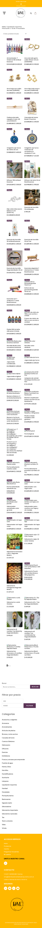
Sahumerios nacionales (9, 814)
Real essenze (6, 799)
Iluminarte (5, 777)
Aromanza (5, 723)
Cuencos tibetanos (8, 741)
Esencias (5, 752)
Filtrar (29, 705)
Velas (4, 824)
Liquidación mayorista (9, 785)
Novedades (6, 792)
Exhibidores (6, 756)
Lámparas (5, 781)
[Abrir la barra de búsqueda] (31, 13)
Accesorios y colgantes (9, 719)
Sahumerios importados (10, 810)
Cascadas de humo (8, 738)
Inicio (4, 27)
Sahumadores (6, 806)
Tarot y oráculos (7, 821)
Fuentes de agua (7, 763)
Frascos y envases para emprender (13, 759)
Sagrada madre (7, 803)
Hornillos (5, 770)
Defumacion (6, 745)
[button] (7, 13)
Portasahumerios (8, 795)
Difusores (5, 748)
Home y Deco (6, 766)
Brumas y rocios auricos (10, 734)
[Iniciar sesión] (21, 4)
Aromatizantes (7, 727)
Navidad (5, 788)
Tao (3, 817)
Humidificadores (7, 774)
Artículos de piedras (8, 730)
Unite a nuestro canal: (14, 858)
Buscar (4, 683)
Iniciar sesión (21, 6)
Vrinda (4, 828)
